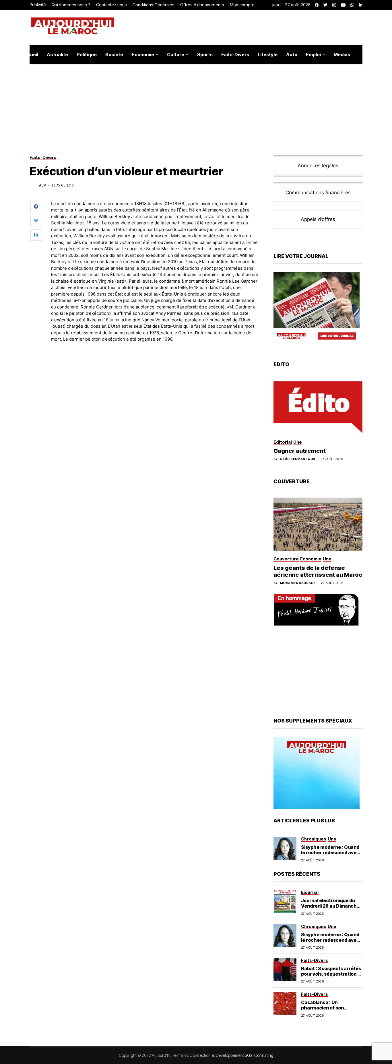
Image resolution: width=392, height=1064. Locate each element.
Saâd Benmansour (297, 459)
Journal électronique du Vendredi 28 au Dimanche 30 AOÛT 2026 (330, 906)
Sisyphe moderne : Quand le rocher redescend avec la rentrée (330, 852)
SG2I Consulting (259, 1055)
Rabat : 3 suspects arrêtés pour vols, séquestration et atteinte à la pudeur (331, 974)
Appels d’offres (318, 219)
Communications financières (318, 192)
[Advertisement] (155, 363)
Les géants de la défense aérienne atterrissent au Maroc (317, 571)
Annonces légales (318, 165)
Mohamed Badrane (298, 583)
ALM (42, 185)
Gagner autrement (299, 450)
